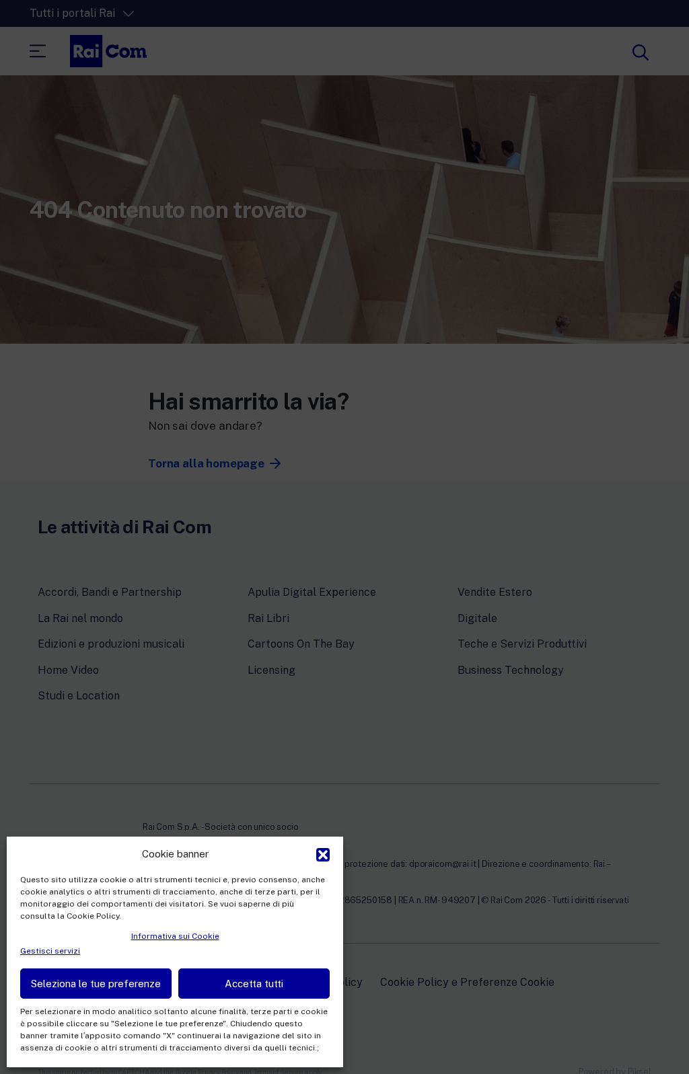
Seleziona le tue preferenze (96, 983)
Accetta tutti (254, 983)
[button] (323, 853)
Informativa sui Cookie (175, 936)
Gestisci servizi (50, 951)
